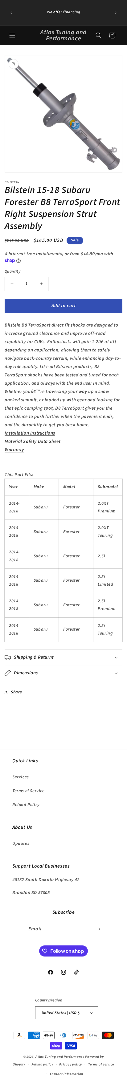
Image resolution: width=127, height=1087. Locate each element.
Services (20, 777)
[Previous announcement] (11, 12)
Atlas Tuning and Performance (59, 1056)
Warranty (14, 450)
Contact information (66, 1074)
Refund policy (42, 1064)
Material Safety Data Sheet (33, 441)
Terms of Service (28, 791)
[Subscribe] (98, 929)
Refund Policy (26, 805)
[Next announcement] (115, 12)
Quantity (12, 271)
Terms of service (101, 1064)
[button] (12, 35)
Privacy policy (70, 1064)
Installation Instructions (30, 433)
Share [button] (16, 692)
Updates (20, 843)
